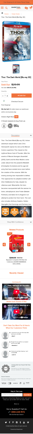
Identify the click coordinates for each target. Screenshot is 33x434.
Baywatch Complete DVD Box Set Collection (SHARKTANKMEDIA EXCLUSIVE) (16, 262)
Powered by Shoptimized (16, 429)
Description (15, 135)
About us (16, 404)
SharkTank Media (14, 426)
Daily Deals (16, 14)
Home (6, 14)
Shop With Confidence (15, 222)
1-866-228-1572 (18, 412)
